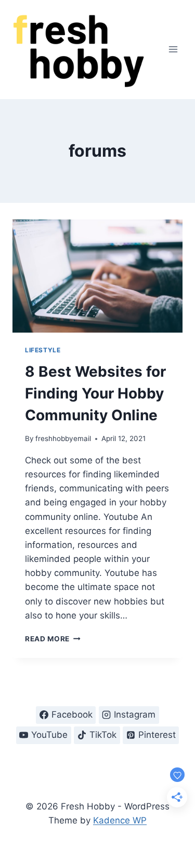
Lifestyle (42, 350)
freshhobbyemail (63, 438)
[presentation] (97, 276)
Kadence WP (120, 820)
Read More (53, 639)
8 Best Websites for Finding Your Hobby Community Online (95, 393)
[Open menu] (173, 50)
